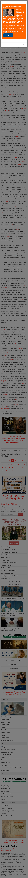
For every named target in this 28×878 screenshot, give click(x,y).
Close (24, 44)
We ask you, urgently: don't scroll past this (12, 6)
